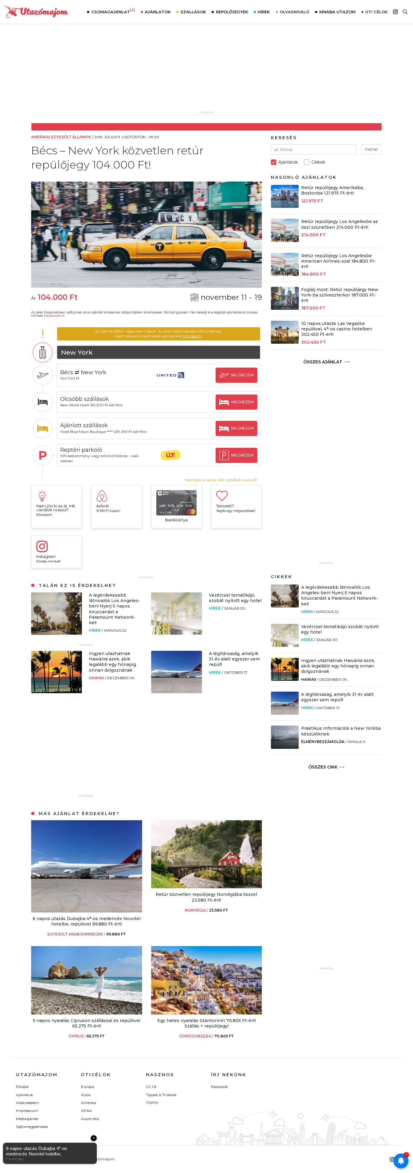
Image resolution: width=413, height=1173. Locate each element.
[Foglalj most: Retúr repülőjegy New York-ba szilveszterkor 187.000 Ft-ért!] (285, 308)
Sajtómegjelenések (32, 1126)
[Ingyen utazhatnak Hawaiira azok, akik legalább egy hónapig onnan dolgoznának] (56, 691)
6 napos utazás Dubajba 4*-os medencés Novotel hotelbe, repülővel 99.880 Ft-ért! (87, 921)
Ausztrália (90, 1118)
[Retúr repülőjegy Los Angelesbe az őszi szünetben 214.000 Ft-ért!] (285, 240)
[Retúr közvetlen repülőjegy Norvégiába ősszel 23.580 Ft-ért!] (206, 887)
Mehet (371, 149)
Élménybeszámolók (323, 741)
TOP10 (152, 1102)
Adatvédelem (27, 1102)
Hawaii (97, 678)
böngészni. (192, 336)
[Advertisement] (206, 72)
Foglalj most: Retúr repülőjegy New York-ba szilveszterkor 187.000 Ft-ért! (339, 295)
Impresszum (27, 1110)
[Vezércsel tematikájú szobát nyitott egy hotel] (176, 633)
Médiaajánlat (27, 1118)
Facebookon (53, 315)
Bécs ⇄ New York (83, 372)
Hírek (264, 11)
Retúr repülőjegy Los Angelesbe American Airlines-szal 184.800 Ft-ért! (338, 261)
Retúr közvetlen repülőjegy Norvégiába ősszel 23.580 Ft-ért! (206, 897)
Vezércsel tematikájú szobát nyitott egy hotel (235, 597)
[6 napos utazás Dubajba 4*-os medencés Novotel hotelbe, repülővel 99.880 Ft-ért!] (86, 911)
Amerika (88, 1102)
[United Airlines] (170, 381)
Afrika (86, 1110)
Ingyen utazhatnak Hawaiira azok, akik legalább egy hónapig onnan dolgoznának (112, 662)
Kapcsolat (219, 1086)
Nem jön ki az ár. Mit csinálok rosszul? (221, 480)
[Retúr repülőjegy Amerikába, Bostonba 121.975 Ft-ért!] (285, 206)
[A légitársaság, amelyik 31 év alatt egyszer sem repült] (176, 691)
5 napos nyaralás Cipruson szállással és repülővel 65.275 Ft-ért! (86, 1023)
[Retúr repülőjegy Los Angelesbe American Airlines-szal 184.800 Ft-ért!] (285, 274)
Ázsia (85, 1095)
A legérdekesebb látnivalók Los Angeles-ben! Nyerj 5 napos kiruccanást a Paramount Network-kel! (114, 608)
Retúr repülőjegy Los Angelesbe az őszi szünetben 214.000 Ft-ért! (339, 224)
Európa (87, 1086)
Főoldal (22, 1086)
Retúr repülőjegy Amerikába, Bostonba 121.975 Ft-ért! (332, 190)
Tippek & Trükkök (161, 1095)
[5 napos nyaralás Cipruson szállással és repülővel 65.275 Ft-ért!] (86, 1013)
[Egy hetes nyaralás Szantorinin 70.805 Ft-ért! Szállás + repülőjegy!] (206, 1013)
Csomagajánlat (113, 11)
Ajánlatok (158, 11)
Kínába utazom (337, 11)
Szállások (193, 11)
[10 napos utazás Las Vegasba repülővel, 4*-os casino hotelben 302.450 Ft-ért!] (285, 342)
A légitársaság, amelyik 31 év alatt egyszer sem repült (234, 659)
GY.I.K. (151, 1086)
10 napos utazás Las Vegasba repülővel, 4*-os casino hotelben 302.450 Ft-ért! (336, 329)
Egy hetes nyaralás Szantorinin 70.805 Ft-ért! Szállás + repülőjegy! (206, 1023)
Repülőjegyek (232, 11)
